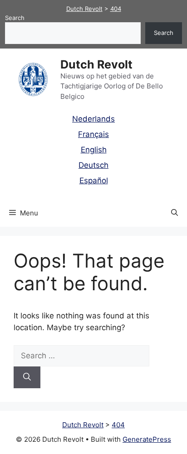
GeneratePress (147, 439)
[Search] (27, 377)
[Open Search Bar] (174, 213)
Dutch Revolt (96, 64)
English (94, 149)
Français (93, 134)
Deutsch (93, 165)
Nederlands (93, 118)
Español (93, 180)
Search (15, 17)
